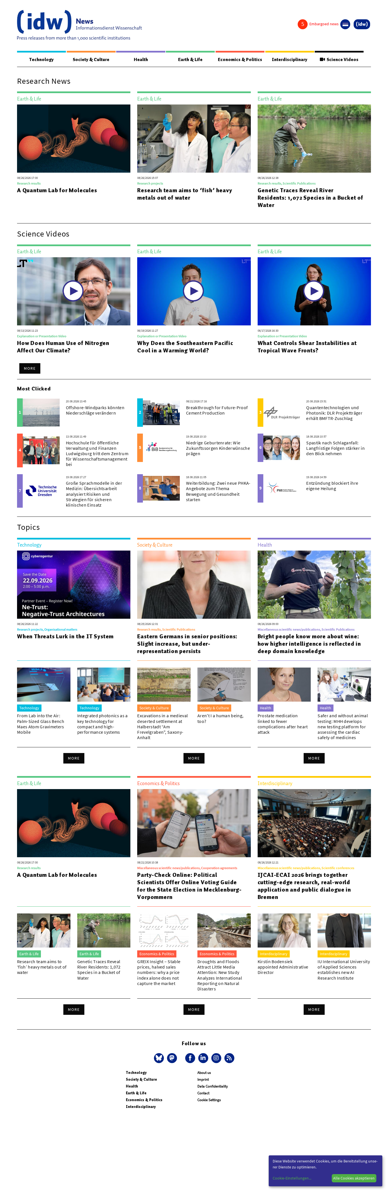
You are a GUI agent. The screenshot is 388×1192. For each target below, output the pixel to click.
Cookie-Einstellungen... (292, 1178)
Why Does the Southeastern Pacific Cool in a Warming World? (185, 347)
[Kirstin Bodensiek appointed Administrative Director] (284, 930)
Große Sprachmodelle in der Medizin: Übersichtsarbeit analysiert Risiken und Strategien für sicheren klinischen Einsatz (94, 494)
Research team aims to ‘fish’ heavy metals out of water (184, 194)
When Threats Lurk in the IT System (65, 636)
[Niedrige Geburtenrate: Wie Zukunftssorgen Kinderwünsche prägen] (161, 448)
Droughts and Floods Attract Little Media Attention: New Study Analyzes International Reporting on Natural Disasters (219, 975)
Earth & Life (190, 59)
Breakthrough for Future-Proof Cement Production (217, 410)
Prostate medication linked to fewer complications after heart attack (283, 724)
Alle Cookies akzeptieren (354, 1178)
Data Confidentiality (212, 1086)
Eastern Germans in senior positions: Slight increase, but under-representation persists (187, 643)
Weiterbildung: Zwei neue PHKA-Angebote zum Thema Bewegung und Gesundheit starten (218, 491)
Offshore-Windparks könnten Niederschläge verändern (95, 410)
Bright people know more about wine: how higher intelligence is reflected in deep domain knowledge (309, 643)
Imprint (203, 1079)
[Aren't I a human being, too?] (224, 685)
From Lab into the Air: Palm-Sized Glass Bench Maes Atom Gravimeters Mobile (40, 724)
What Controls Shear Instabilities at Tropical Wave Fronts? (307, 347)
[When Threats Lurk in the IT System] (73, 585)
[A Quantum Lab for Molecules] (73, 138)
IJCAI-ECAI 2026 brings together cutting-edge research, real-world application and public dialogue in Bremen (304, 886)
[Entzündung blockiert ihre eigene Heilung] (281, 488)
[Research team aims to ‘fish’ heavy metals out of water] (194, 138)
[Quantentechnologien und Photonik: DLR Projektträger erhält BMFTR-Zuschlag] (281, 412)
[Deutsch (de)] (345, 24)
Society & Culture (91, 59)
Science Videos (341, 59)
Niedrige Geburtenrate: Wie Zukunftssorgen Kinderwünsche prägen (218, 448)
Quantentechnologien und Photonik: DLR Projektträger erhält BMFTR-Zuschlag (334, 413)
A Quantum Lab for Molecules (57, 190)
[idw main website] (362, 24)
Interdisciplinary (289, 59)
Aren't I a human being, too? (220, 718)
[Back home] (79, 25)
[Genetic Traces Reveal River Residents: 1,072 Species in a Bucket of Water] (314, 138)
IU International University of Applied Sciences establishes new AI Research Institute (344, 970)
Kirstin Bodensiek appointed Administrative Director (283, 967)
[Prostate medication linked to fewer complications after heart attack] (284, 685)
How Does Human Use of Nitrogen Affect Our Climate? (63, 347)
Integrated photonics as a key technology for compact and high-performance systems (102, 724)
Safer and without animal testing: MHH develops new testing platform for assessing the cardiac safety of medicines (343, 726)
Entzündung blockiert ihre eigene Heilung (332, 485)
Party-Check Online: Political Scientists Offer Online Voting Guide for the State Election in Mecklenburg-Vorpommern (189, 886)
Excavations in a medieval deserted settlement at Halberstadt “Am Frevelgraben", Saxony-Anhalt (162, 726)
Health (141, 59)
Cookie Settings (209, 1099)
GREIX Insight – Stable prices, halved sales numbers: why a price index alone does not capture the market (158, 972)
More (30, 368)
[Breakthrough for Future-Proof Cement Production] (161, 412)
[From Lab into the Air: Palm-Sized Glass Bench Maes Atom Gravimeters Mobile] (43, 685)
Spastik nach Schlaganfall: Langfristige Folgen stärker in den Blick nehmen (335, 448)
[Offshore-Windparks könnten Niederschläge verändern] (41, 412)
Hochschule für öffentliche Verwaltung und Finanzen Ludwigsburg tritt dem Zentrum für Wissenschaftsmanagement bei (97, 453)
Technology (41, 59)
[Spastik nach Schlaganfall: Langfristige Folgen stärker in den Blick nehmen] (281, 448)
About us (204, 1072)
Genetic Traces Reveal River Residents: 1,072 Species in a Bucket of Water (310, 197)
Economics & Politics (240, 59)
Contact (203, 1093)
